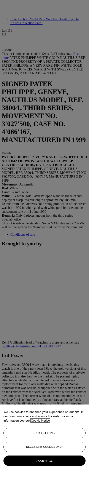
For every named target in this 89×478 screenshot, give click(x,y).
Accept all (44, 460)
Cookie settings (44, 433)
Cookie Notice (40, 420)
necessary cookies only (44, 446)
